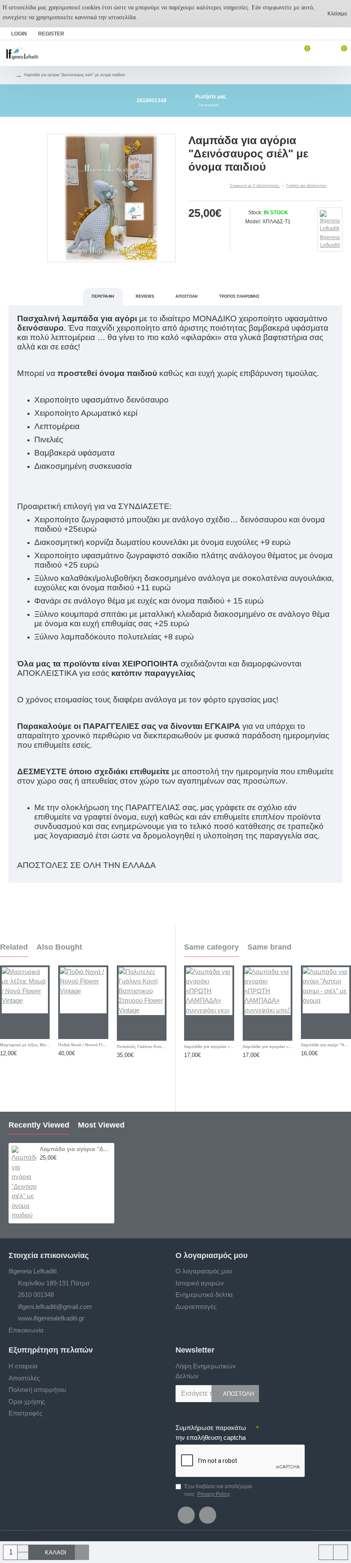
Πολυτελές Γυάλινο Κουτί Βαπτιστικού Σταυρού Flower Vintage (142, 1047)
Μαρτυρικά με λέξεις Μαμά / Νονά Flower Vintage (25, 1045)
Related (14, 947)
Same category (211, 947)
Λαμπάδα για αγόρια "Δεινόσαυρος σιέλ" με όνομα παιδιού (75, 1149)
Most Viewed (101, 1125)
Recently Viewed (39, 1125)
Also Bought (59, 947)
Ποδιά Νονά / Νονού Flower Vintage (83, 1045)
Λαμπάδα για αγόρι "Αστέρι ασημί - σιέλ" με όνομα (326, 1045)
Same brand (269, 947)
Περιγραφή (103, 296)
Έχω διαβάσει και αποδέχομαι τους (218, 1490)
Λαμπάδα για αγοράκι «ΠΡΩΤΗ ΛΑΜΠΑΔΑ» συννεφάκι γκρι (209, 1047)
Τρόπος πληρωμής (239, 296)
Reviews (145, 296)
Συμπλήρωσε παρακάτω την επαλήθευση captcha (211, 1432)
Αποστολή (187, 296)
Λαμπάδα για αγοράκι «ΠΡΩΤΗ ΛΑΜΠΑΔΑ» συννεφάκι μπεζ (268, 1047)
